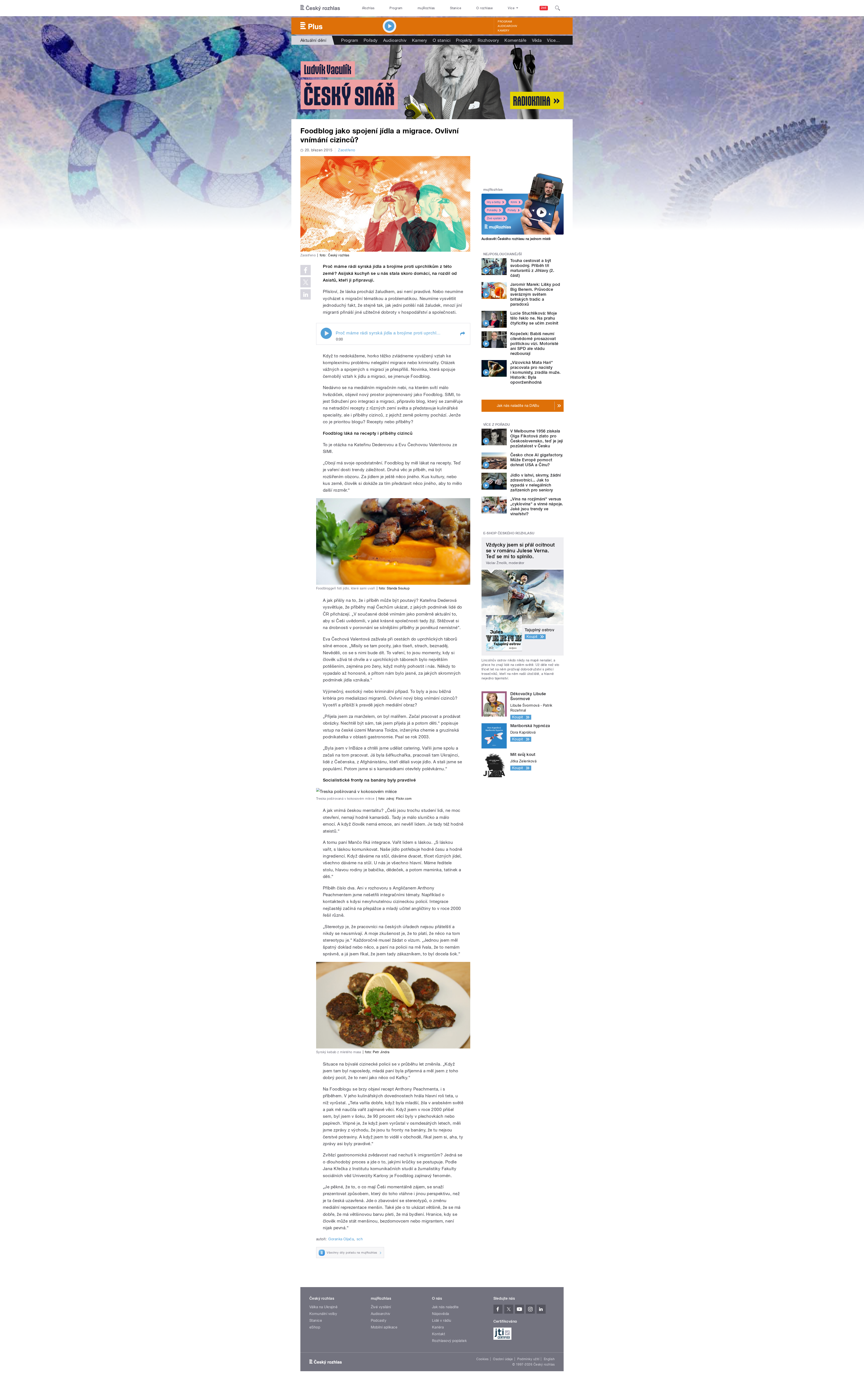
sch (360, 1239)
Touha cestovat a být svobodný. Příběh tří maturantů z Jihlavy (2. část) (532, 268)
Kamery (503, 30)
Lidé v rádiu (441, 1320)
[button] (462, 333)
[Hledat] (557, 8)
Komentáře (515, 40)
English (549, 1359)
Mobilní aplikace (384, 1327)
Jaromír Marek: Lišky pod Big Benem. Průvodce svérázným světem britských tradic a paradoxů (535, 294)
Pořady (371, 40)
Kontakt (438, 1334)
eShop (314, 1327)
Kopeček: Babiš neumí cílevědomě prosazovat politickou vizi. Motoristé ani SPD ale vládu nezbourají (534, 343)
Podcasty (379, 1320)
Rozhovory (488, 40)
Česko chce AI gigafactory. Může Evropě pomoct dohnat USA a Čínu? (536, 459)
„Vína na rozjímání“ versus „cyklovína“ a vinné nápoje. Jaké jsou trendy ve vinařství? (536, 506)
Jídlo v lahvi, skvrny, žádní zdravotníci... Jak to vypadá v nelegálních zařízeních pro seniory (535, 482)
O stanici (441, 40)
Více (553, 40)
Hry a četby (494, 202)
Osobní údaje (503, 1359)
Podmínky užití (528, 1359)
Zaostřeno (346, 150)
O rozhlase (484, 8)
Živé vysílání (494, 218)
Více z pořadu (496, 425)
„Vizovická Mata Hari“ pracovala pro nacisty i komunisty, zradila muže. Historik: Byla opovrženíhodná (535, 372)
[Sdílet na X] (305, 282)
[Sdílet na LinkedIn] (305, 294)
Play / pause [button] (326, 333)
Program (395, 8)
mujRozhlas (426, 8)
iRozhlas (368, 8)
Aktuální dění (313, 40)
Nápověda (440, 1314)
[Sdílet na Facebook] (305, 270)
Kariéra (438, 1327)
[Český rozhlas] (320, 8)
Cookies (482, 1359)
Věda (537, 40)
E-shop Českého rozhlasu (509, 533)
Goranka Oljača (341, 1239)
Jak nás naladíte (445, 1307)
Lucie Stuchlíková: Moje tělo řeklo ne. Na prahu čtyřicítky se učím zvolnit (534, 318)
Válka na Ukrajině (323, 1307)
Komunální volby (323, 1314)
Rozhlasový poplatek (449, 1341)
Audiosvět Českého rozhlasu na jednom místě (516, 239)
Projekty (464, 40)
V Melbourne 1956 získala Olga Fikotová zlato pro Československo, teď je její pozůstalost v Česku (536, 438)
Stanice (455, 8)
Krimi (514, 202)
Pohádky (492, 210)
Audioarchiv (507, 26)
